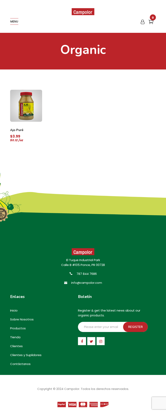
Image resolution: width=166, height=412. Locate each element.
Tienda (15, 337)
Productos (18, 328)
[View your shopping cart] (151, 22)
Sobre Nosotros (22, 319)
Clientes (16, 346)
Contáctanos (20, 364)
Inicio (14, 310)
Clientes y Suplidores (26, 355)
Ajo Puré (16, 130)
